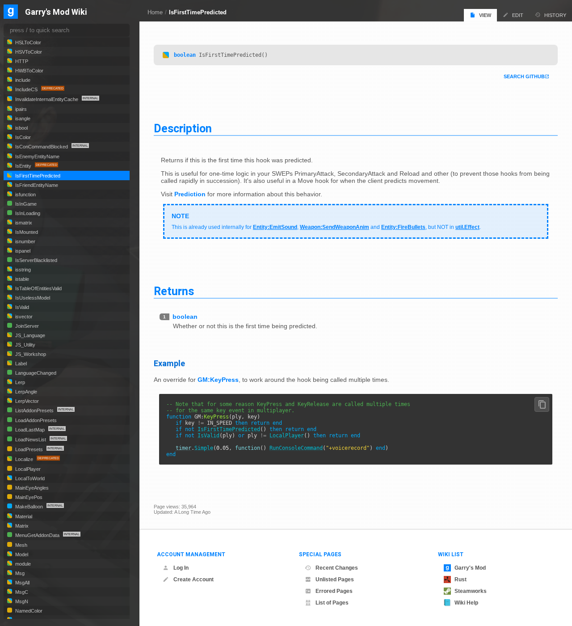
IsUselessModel (32, 297)
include (22, 80)
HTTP (21, 61)
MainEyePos (28, 497)
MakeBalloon (29, 506)
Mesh (20, 545)
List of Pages (332, 603)
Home (155, 12)
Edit (517, 15)
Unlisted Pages (334, 579)
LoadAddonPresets (35, 420)
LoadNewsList (30, 439)
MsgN (21, 601)
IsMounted (26, 232)
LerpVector (26, 401)
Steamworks (470, 591)
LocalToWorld (29, 478)
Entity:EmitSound (275, 227)
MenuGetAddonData (37, 535)
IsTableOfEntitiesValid (38, 288)
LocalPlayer (286, 435)
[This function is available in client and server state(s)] (166, 55)
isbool (21, 128)
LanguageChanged (35, 373)
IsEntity (23, 166)
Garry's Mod (470, 568)
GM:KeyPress (218, 379)
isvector (23, 316)
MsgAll (21, 582)
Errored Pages (334, 591)
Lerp (19, 382)
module (22, 564)
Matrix (21, 526)
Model (21, 554)
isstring (22, 269)
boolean (185, 55)
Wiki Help (466, 603)
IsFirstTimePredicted (198, 12)
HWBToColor (28, 70)
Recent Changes (336, 568)
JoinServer (26, 326)
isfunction (25, 194)
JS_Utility (24, 344)
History (555, 15)
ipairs (20, 109)
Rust (460, 579)
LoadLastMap (30, 429)
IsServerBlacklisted (35, 260)
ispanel (22, 251)
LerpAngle (25, 391)
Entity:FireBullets (403, 227)
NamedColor (28, 610)
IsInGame (25, 204)
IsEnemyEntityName (36, 156)
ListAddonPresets (34, 410)
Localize (24, 459)
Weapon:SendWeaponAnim (334, 227)
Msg (19, 573)
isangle (22, 118)
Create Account (193, 579)
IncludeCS (26, 89)
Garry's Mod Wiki (56, 12)
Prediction (190, 194)
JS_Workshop (30, 354)
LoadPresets (29, 449)
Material (23, 516)
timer (183, 448)
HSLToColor (27, 42)
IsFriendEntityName (36, 185)
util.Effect (467, 227)
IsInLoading (27, 213)
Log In (181, 568)
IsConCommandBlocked (41, 146)
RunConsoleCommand (296, 448)
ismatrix (23, 222)
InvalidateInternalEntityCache (47, 99)
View (485, 15)
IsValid (208, 435)
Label (20, 363)
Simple (203, 448)
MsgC (21, 592)
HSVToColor (28, 52)
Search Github (524, 76)
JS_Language (29, 335)
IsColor (22, 137)
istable (21, 279)
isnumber (24, 241)
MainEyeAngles (31, 488)
